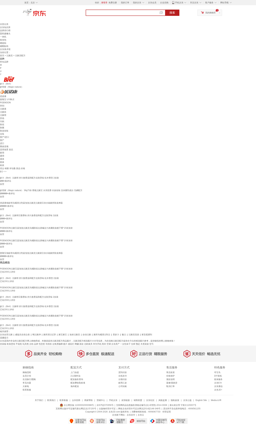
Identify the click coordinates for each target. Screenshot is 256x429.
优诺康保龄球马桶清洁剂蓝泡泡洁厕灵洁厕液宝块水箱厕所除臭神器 (31, 203)
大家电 (26, 386)
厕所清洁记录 (49, 334)
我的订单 (125, 2)
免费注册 (112, 2)
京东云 (141, 415)
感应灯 (71, 344)
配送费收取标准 (78, 383)
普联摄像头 (5, 33)
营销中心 (101, 400)
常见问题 (27, 383)
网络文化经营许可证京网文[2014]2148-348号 (139, 408)
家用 (2, 153)
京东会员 (152, 2)
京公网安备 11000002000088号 (78, 405)
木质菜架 (145, 344)
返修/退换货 (171, 383)
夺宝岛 (217, 372)
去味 (2, 134)
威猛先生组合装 (22, 334)
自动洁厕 (87, 334)
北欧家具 (88, 344)
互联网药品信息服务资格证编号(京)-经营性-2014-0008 (141, 405)
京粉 (31, 344)
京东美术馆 (5, 49)
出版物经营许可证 (107, 408)
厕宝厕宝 (63, 334)
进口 (2, 143)
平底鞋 (19, 344)
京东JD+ (218, 390)
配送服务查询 (77, 379)
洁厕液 (3, 109)
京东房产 (115, 344)
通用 (2, 156)
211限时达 (75, 376)
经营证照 (166, 412)
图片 (65, 344)
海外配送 (75, 386)
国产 (2, 140)
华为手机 (97, 344)
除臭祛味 (4, 131)
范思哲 (42, 344)
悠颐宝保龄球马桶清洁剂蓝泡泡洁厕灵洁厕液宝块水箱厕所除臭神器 (31, 253)
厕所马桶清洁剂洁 (102, 334)
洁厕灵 (9, 55)
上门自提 (75, 372)
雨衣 (104, 344)
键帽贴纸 (4, 46)
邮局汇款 (122, 383)
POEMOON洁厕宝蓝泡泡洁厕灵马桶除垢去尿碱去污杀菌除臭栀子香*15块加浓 (36, 228)
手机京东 (179, 2)
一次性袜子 (125, 344)
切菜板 (3, 344)
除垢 (2, 124)
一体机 (3, 37)
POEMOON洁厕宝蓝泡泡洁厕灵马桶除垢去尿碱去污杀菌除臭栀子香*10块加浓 (36, 240)
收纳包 (3, 40)
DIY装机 (218, 376)
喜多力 (116, 334)
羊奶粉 (48, 344)
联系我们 (51, 400)
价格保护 (170, 376)
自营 (2, 184)
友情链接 (125, 400)
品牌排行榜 (5, 30)
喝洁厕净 (36, 334)
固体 (2, 162)
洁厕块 (3, 112)
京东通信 (218, 386)
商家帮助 (88, 400)
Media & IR (216, 400)
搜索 (172, 12)
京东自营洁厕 (6, 334)
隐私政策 (175, 400)
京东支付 (131, 415)
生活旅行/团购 (29, 379)
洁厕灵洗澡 (134, 334)
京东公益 (187, 400)
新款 (81, 344)
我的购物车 (210, 12)
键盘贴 (3, 43)
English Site (201, 400)
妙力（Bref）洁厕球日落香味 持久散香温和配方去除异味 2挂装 (29, 215)
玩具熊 (25, 344)
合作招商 (76, 400)
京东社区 (150, 400)
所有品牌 (4, 62)
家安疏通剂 (147, 334)
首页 (2, 55)
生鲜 (133, 344)
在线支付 (122, 376)
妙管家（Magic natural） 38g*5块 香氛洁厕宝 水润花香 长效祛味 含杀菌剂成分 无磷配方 (41, 190)
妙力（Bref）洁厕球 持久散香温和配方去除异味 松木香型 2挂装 (29, 178)
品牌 (36, 344)
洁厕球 (3, 115)
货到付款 (122, 372)
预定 (138, 344)
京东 (46, 14)
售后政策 (170, 372)
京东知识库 (5, 27)
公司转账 (122, 386)
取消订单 (170, 386)
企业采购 (164, 2)
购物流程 (27, 372)
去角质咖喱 (57, 344)
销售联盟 (138, 400)
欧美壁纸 (11, 344)
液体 (2, 159)
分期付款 (122, 379)
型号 (151, 344)
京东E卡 (218, 383)
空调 (109, 344)
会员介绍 (27, 376)
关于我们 (39, 400)
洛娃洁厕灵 (74, 334)
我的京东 (137, 2)
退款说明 (170, 379)
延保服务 (218, 379)
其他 (2, 118)
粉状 (2, 165)
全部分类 (4, 24)
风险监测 (162, 400)
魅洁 (124, 334)
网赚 (77, 344)
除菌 (2, 127)
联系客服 (27, 390)
